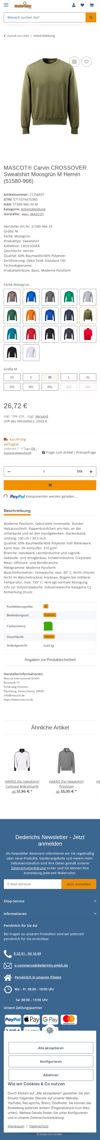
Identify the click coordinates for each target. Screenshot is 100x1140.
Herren (49, 636)
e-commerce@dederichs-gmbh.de (41, 965)
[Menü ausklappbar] (6, 3)
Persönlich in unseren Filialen (38, 977)
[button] (74, 5)
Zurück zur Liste (18, 36)
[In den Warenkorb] (7, 50)
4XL (52, 386)
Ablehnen (51, 1075)
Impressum (16, 1126)
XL (89, 377)
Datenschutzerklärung (28, 868)
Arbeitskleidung (33, 209)
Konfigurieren (51, 1061)
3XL (33, 386)
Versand (41, 416)
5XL (71, 386)
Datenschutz (39, 1126)
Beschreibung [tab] (17, 511)
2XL (14, 386)
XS (13, 377)
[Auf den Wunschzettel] (86, 62)
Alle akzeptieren (51, 1048)
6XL (90, 386)
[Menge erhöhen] (91, 471)
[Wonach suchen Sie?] (91, 17)
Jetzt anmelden (79, 884)
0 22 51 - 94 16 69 (27, 953)
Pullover (50, 615)
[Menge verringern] (9, 471)
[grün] (48, 626)
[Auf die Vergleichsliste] (74, 62)
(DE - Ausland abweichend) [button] (20, 451)
